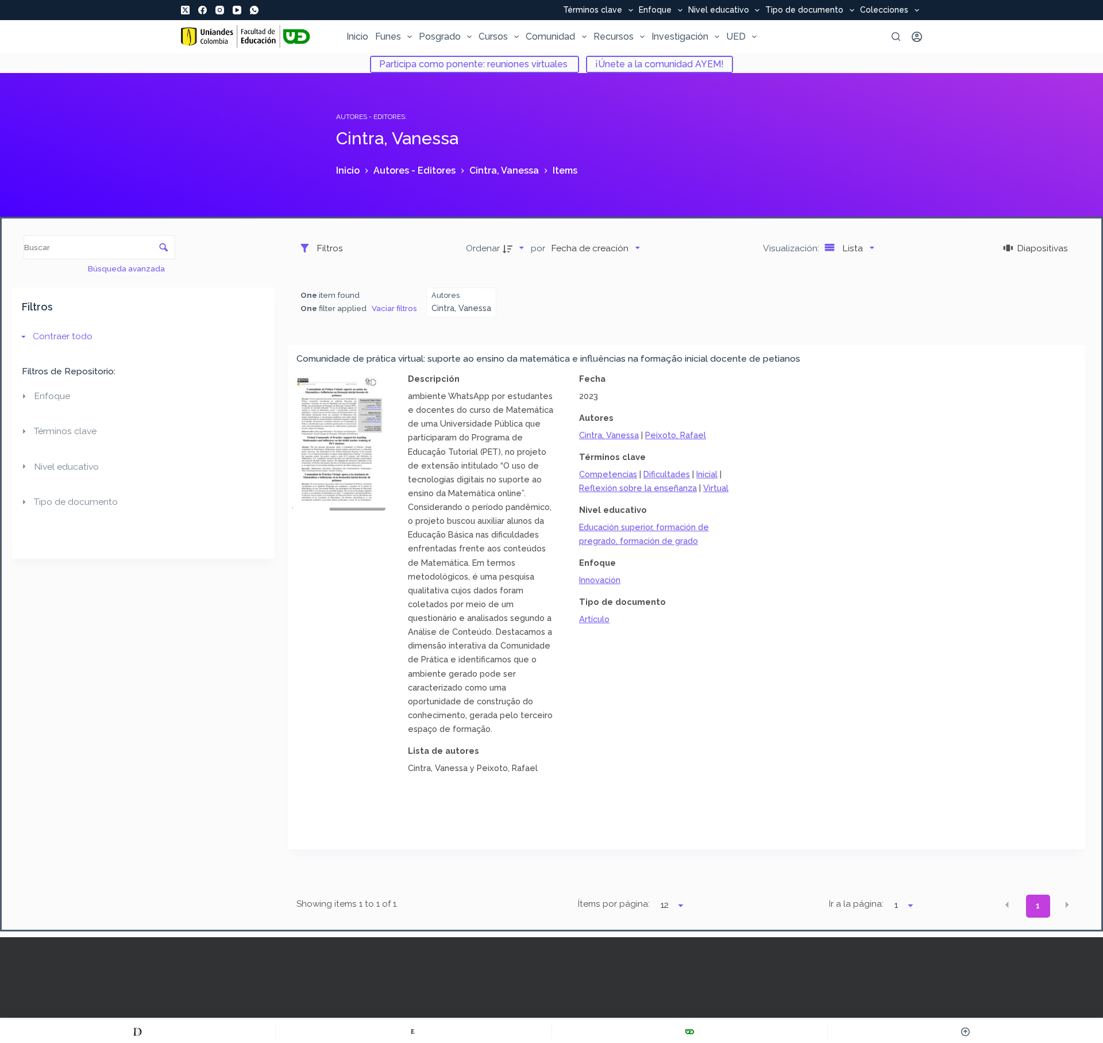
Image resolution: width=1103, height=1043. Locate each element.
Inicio (357, 36)
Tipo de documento (804, 10)
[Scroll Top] (965, 1031)
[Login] (917, 37)
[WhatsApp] (254, 10)
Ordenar (483, 248)
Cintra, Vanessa (609, 435)
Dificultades (666, 474)
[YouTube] (237, 10)
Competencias (608, 474)
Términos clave (592, 10)
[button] (1007, 905)
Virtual (715, 488)
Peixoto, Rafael (675, 435)
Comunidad (550, 36)
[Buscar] (896, 36)
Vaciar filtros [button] (394, 308)
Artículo (594, 619)
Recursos (613, 36)
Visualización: (792, 248)
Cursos (493, 36)
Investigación (679, 36)
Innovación (599, 580)
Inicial (707, 474)
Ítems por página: (613, 904)
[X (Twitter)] (185, 10)
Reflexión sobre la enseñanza (638, 488)
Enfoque (655, 10)
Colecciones (884, 10)
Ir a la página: (856, 904)
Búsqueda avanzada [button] (127, 268)
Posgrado (440, 36)
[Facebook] (202, 10)
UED (736, 36)
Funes (388, 36)
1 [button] (1038, 905)
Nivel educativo (718, 10)
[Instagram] (219, 10)
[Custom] (137, 1031)
